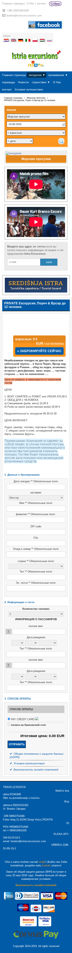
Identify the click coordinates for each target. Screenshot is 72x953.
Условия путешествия (29, 89)
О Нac (30, 3)
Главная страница (13, 3)
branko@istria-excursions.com (24, 15)
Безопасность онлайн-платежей (36, 885)
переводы (8, 82)
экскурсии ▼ (37, 75)
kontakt (46, 865)
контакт (41, 3)
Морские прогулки (36, 98)
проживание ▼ (58, 75)
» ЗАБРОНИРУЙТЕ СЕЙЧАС (39, 351)
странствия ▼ (41, 82)
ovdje (42, 861)
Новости (23, 82)
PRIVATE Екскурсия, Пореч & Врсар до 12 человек (29, 100)
